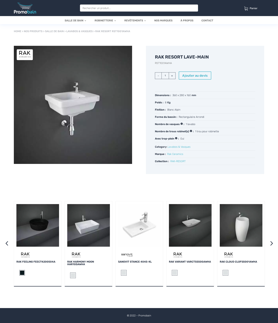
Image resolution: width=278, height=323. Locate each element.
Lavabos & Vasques (79, 31)
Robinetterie (104, 20)
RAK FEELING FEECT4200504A (35, 261)
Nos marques (163, 20)
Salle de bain (74, 20)
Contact (207, 20)
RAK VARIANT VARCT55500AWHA (190, 261)
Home (17, 31)
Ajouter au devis (195, 75)
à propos (187, 20)
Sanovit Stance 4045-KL (135, 261)
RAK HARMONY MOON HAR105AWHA (80, 263)
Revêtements (133, 20)
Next (270, 243)
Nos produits (33, 31)
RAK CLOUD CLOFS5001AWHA (238, 261)
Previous (7, 243)
